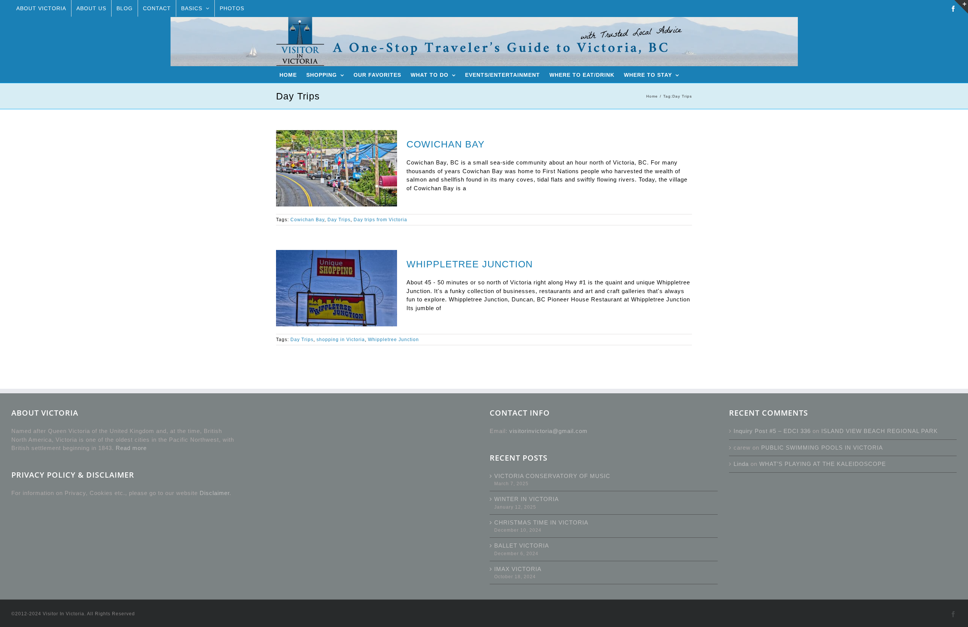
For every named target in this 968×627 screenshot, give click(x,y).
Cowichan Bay (307, 219)
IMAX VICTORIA (517, 569)
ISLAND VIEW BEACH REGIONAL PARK (879, 431)
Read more (131, 448)
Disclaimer (215, 493)
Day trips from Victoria (380, 219)
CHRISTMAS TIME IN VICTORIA (541, 522)
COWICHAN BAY (445, 144)
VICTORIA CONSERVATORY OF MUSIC (552, 476)
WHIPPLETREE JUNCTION (469, 264)
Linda (741, 464)
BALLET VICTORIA (521, 545)
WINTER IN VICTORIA (526, 499)
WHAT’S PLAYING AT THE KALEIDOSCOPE (822, 464)
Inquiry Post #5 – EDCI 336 (772, 431)
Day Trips (339, 219)
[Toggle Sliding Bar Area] (961, 7)
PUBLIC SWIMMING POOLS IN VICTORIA (822, 447)
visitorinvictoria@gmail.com (548, 431)
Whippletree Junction (393, 339)
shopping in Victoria (340, 339)
